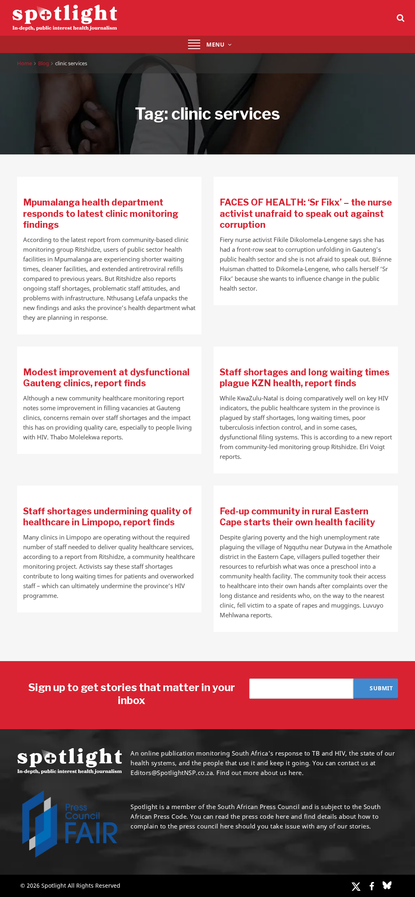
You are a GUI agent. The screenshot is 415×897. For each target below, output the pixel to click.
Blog (43, 63)
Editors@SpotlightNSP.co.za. (172, 773)
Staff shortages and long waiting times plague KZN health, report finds (304, 378)
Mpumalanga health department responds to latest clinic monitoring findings (100, 213)
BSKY (387, 885)
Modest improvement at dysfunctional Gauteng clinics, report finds (106, 378)
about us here (281, 773)
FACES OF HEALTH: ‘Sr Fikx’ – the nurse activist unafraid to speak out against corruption (306, 213)
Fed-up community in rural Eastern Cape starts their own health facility (297, 517)
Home (24, 63)
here (282, 816)
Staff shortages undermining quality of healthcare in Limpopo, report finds (107, 517)
